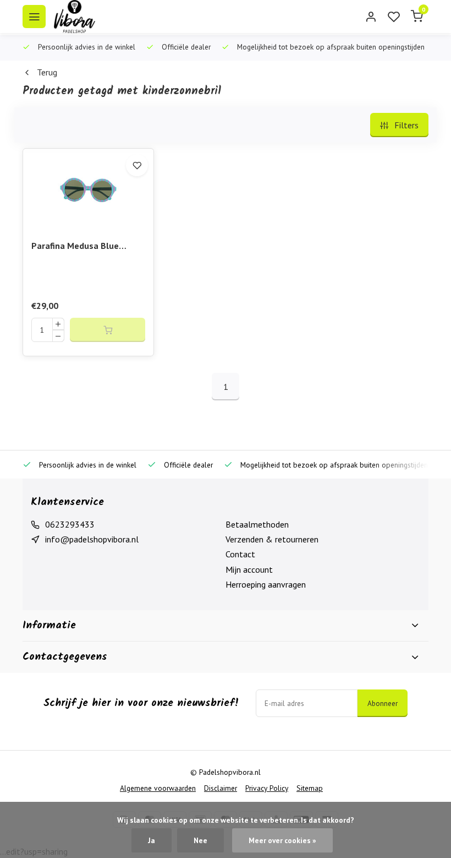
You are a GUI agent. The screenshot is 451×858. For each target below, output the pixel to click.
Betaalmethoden (257, 524)
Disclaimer (220, 788)
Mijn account (249, 569)
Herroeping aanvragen (266, 584)
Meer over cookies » (282, 840)
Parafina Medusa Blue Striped (75, 246)
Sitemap (309, 788)
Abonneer (382, 703)
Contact (240, 554)
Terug (47, 72)
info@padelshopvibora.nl (92, 539)
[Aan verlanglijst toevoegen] (137, 165)
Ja (151, 840)
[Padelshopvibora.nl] (74, 16)
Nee (200, 840)
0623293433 (70, 524)
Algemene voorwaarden (158, 788)
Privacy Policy (266, 788)
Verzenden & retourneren (272, 539)
